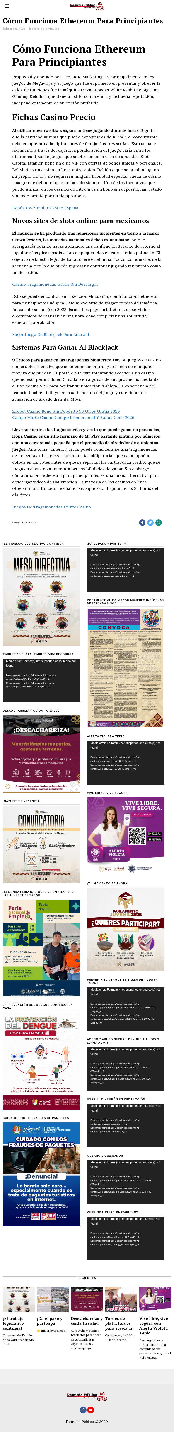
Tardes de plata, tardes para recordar (119, 1323)
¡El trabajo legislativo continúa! (13, 1323)
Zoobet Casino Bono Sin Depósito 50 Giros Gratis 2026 (66, 411)
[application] (125, 570)
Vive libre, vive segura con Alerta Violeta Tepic (153, 1325)
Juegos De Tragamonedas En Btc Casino (51, 506)
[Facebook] (142, 522)
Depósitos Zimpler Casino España (45, 207)
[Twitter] (150, 522)
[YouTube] (90, 1410)
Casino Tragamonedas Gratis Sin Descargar (55, 284)
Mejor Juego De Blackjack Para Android (50, 334)
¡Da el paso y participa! (49, 1321)
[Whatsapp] (158, 522)
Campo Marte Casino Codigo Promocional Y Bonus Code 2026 (73, 417)
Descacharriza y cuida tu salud (87, 1321)
